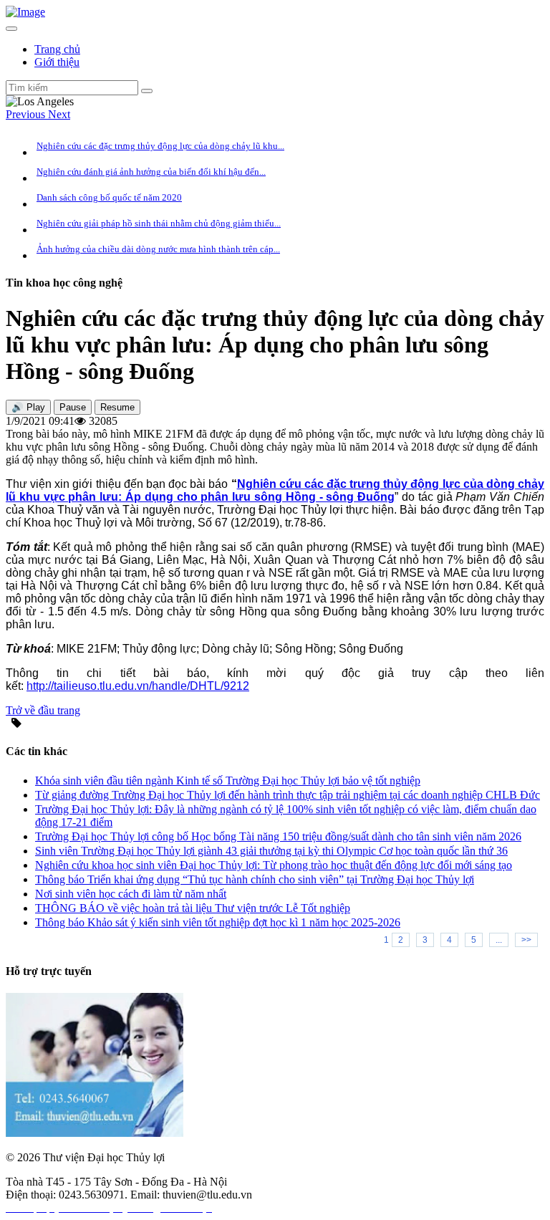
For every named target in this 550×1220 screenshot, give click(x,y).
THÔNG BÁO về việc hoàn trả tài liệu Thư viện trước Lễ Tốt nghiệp (192, 908)
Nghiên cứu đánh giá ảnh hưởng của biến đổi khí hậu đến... (151, 171)
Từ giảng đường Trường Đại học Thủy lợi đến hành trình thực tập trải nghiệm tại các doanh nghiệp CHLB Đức (287, 795)
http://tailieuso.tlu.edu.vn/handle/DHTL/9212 (137, 686)
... (499, 940)
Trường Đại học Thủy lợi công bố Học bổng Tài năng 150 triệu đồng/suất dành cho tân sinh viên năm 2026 (278, 836)
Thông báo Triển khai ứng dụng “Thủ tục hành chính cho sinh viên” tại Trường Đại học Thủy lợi (254, 879)
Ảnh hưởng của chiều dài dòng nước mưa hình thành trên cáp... (158, 249)
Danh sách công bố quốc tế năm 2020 (109, 197)
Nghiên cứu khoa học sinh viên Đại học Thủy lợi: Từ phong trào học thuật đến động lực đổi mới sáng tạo (273, 865)
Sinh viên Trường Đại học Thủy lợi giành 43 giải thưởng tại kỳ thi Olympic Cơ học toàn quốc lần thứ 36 (271, 851)
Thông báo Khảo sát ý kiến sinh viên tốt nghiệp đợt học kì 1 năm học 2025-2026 (217, 922)
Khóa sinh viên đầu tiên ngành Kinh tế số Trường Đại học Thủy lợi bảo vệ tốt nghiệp (227, 780)
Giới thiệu (56, 62)
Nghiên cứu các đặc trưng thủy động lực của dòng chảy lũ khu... (160, 145)
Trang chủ (57, 49)
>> (526, 940)
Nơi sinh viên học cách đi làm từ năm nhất (130, 894)
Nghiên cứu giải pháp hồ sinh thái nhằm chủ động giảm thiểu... (159, 223)
